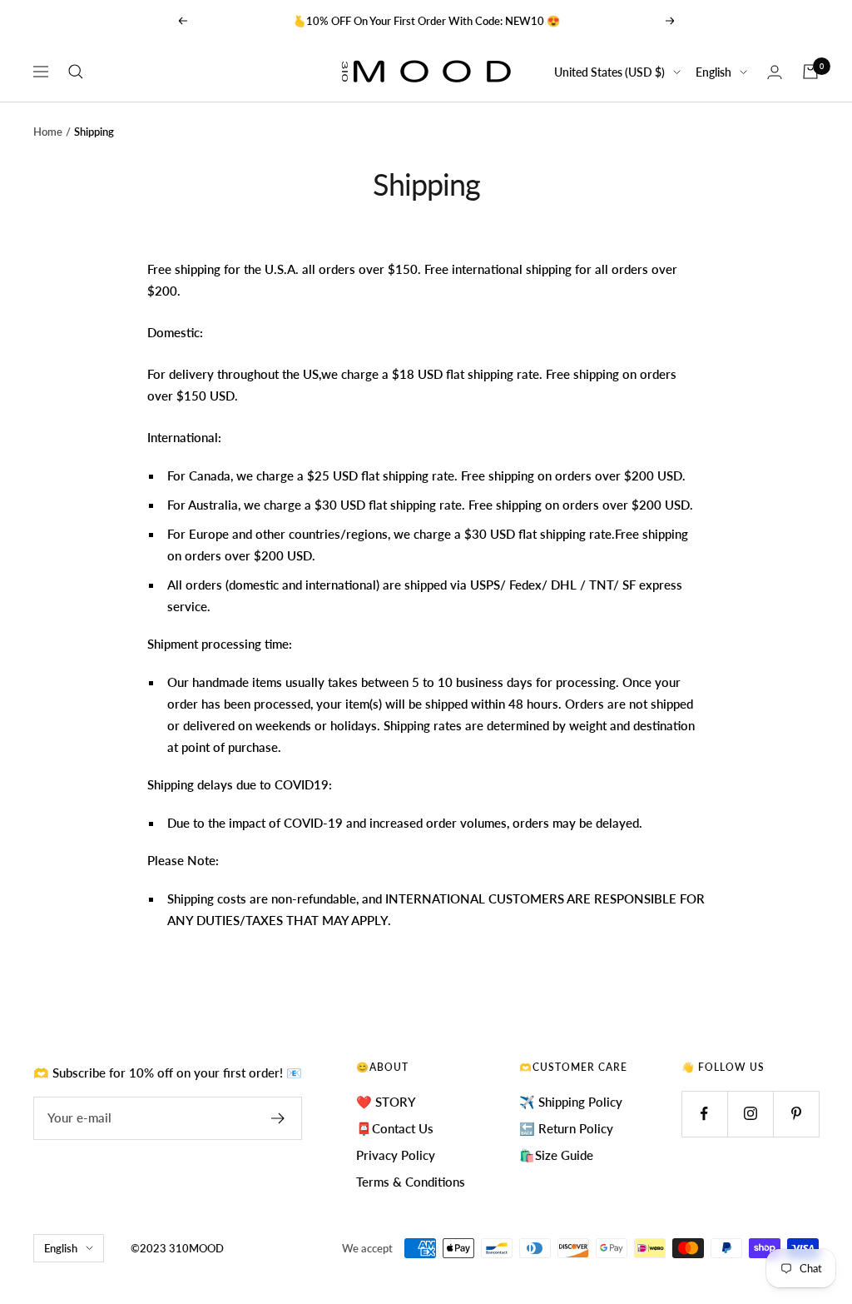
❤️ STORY (386, 1101)
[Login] (774, 72)
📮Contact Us (394, 1128)
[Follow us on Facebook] (704, 1114)
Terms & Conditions (410, 1181)
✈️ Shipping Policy (570, 1101)
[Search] (75, 71)
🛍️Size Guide (556, 1154)
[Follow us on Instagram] (750, 1114)
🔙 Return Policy (566, 1128)
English (713, 72)
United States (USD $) (609, 72)
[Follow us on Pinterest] (796, 1114)
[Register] (278, 1118)
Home (47, 131)
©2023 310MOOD (177, 1248)
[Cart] (810, 71)
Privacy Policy (395, 1154)
